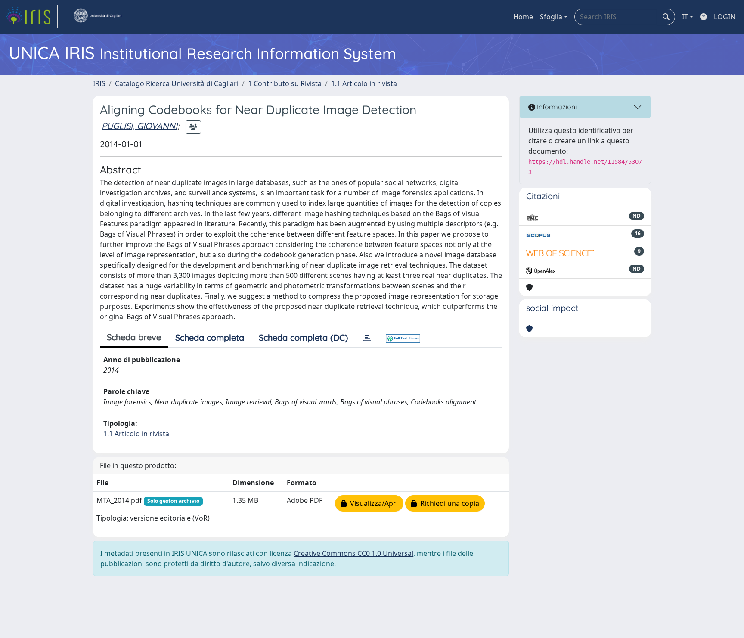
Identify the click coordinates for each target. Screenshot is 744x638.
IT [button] (685, 17)
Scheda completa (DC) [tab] (303, 337)
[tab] (366, 338)
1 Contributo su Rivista (285, 83)
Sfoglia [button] (551, 17)
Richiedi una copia (448, 503)
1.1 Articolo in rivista (364, 83)
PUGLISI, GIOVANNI (139, 125)
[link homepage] (31, 16)
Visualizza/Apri (372, 503)
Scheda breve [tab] (134, 337)
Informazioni (556, 106)
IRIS (99, 83)
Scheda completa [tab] (209, 337)
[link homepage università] (97, 16)
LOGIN (724, 17)
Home (523, 17)
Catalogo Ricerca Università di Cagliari (177, 83)
